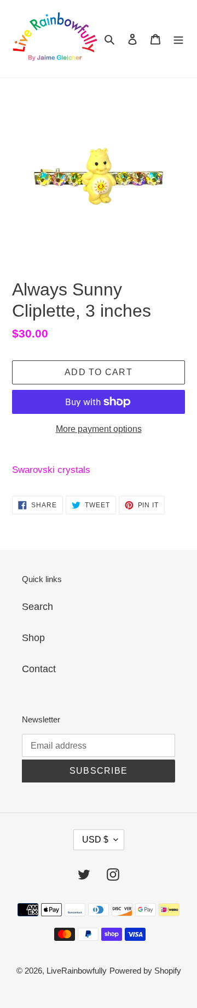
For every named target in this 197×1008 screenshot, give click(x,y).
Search (37, 606)
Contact (39, 668)
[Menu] (178, 39)
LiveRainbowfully (77, 970)
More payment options (99, 429)
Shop (33, 637)
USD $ (95, 839)
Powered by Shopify (145, 970)
